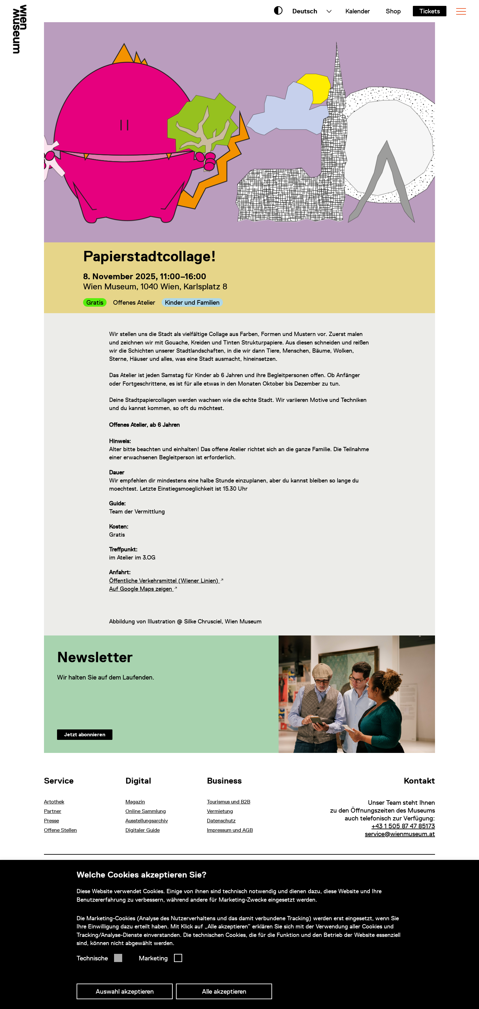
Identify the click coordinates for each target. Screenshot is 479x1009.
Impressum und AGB (230, 830)
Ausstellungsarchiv (146, 821)
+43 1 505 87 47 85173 (403, 826)
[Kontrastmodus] (278, 11)
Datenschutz (221, 821)
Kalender (357, 11)
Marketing (153, 958)
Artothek (54, 802)
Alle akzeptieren (224, 991)
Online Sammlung (145, 811)
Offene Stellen (60, 830)
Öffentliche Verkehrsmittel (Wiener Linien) (164, 580)
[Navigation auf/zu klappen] (461, 11)
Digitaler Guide (142, 830)
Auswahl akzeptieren (125, 991)
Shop (393, 11)
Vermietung (220, 811)
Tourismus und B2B (228, 802)
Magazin (135, 802)
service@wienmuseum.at (400, 833)
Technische (92, 958)
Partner (52, 811)
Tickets (429, 11)
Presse (51, 821)
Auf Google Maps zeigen (141, 588)
